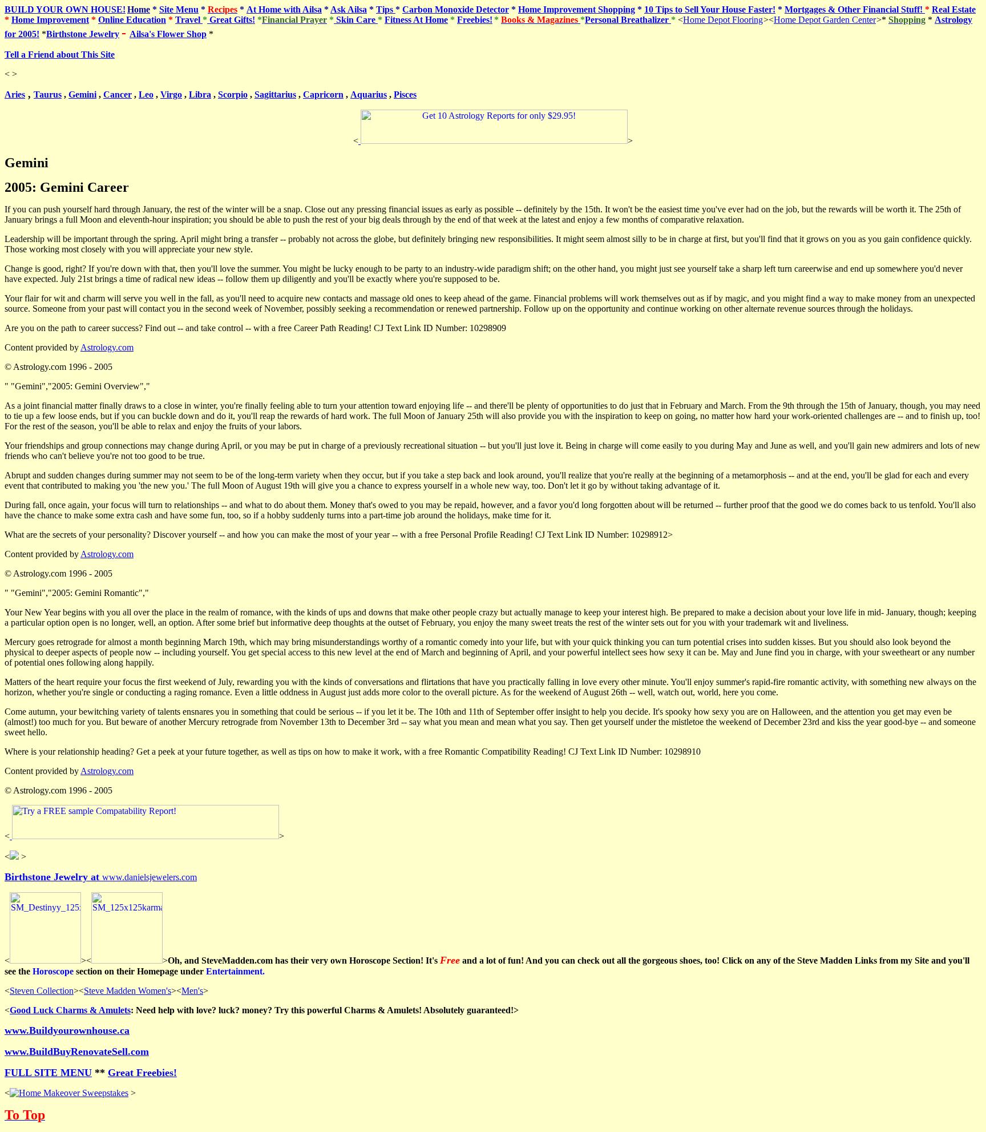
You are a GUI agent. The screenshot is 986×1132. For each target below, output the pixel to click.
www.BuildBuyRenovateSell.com (77, 1051)
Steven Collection (42, 991)
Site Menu (179, 9)
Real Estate (954, 9)
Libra (200, 94)
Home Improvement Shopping (576, 9)
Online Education (132, 20)
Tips (385, 9)
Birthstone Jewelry (82, 34)
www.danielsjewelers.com (101, 877)
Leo (146, 94)
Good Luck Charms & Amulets (70, 1010)
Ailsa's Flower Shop (168, 34)
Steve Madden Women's (127, 991)
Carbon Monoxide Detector (455, 9)
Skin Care (356, 20)
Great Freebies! (142, 1072)
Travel (189, 20)
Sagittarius (275, 94)
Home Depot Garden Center (825, 20)
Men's (192, 991)
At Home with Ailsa (284, 9)
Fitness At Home (416, 20)
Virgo (171, 94)
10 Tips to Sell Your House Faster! (709, 9)
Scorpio (233, 94)
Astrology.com (107, 347)
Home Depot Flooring (723, 20)
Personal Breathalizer (628, 20)
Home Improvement (50, 20)
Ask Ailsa (348, 9)
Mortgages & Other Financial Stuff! (855, 9)
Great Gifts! (231, 20)
